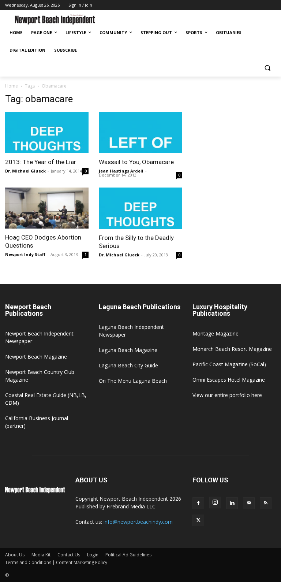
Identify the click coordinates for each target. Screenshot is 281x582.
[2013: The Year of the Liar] (47, 132)
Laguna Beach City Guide (128, 365)
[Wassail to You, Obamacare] (140, 132)
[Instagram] (215, 502)
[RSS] (265, 503)
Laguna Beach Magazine (128, 349)
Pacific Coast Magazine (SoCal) (229, 364)
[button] (267, 68)
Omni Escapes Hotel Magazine (228, 379)
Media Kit (40, 555)
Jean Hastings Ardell (121, 171)
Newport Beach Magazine (36, 356)
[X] (198, 520)
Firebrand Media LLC (131, 506)
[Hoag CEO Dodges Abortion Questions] (47, 208)
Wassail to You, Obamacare (136, 162)
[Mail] (249, 503)
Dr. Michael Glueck (25, 171)
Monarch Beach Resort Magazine (232, 348)
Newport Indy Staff (25, 254)
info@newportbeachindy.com (138, 521)
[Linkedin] (232, 503)
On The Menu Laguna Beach (133, 380)
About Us (15, 555)
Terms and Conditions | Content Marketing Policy (56, 562)
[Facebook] (198, 503)
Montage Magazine (215, 333)
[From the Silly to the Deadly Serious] (140, 208)
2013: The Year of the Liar (40, 162)
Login (92, 555)
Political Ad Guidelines (128, 555)
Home (11, 86)
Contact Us (68, 555)
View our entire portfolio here (227, 395)
